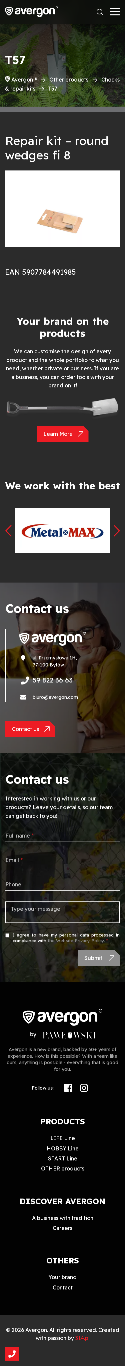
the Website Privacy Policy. (76, 940)
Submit (94, 958)
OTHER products (62, 1168)
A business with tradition (62, 1218)
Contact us (25, 729)
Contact (63, 1287)
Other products (68, 79)
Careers (62, 1228)
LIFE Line (62, 1138)
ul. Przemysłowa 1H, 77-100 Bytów (55, 661)
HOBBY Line (63, 1148)
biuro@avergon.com (55, 697)
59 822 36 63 (53, 680)
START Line (62, 1158)
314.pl (82, 1338)
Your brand (62, 1277)
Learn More (58, 433)
